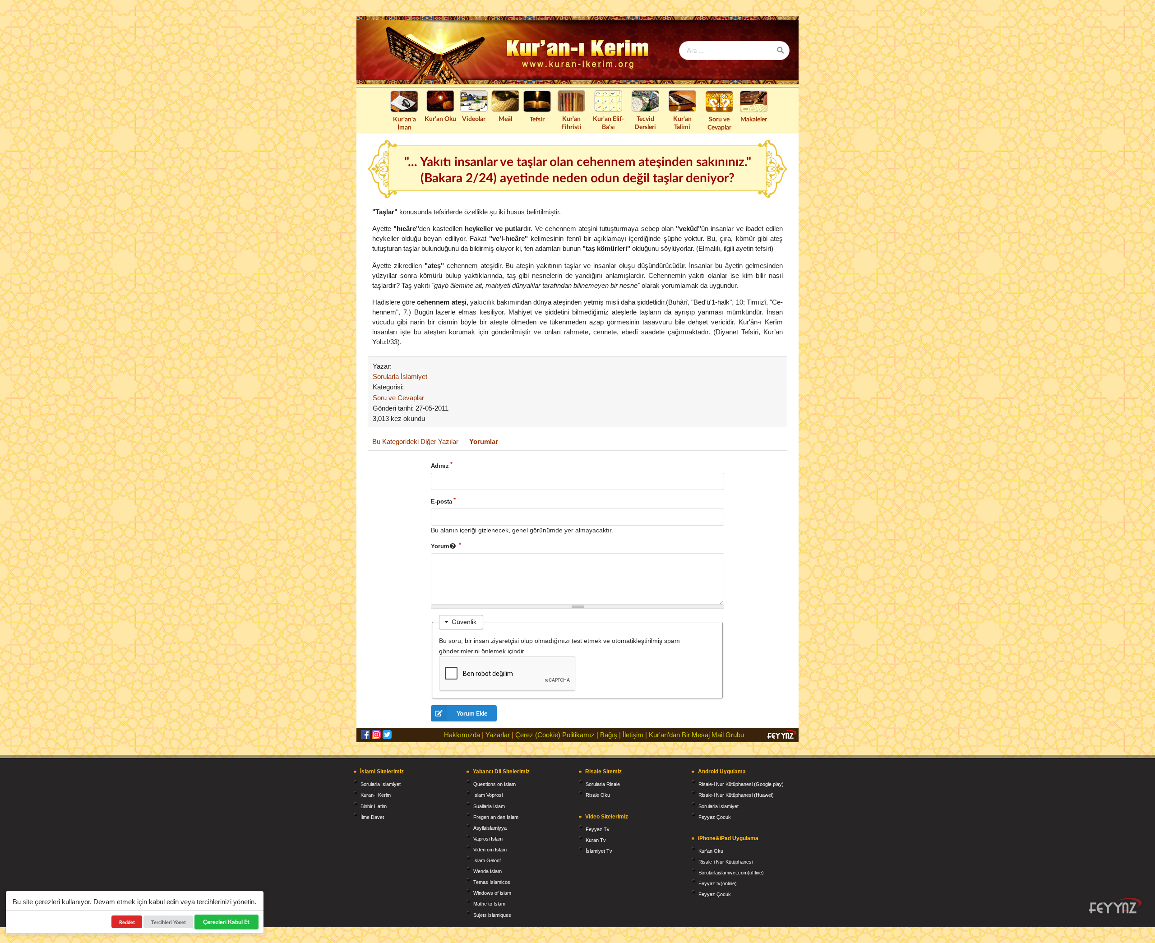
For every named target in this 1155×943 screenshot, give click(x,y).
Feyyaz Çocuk (714, 817)
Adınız (440, 465)
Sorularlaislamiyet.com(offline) (731, 872)
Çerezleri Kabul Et (226, 921)
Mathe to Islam (489, 903)
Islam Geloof (487, 860)
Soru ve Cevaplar (719, 123)
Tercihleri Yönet (168, 922)
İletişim (633, 735)
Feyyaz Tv (598, 829)
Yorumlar (483, 441)
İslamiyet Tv (599, 851)
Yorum (440, 546)
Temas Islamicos (491, 882)
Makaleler (753, 119)
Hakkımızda (462, 735)
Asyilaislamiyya (490, 828)
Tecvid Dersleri (645, 122)
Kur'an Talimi (682, 122)
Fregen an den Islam (495, 817)
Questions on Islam (494, 784)
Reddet (127, 922)
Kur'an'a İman (404, 123)
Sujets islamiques (492, 915)
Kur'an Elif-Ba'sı (608, 122)
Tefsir (537, 119)
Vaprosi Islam (488, 838)
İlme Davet (372, 817)
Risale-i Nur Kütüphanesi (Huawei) (736, 795)
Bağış (608, 735)
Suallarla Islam (489, 806)
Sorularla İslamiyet (400, 376)
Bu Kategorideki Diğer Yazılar (415, 441)
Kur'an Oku (440, 118)
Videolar (473, 118)
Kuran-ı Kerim (375, 795)
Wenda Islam (487, 871)
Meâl (505, 118)
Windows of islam (492, 893)
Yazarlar (497, 735)
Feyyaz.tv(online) (717, 883)
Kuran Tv (596, 840)
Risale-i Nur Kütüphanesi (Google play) (741, 784)
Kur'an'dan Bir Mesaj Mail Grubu (696, 735)
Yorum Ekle (472, 713)
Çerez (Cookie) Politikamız (555, 735)
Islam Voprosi (488, 795)
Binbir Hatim (373, 806)
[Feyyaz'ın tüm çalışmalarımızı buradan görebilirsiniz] (1115, 906)
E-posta (441, 501)
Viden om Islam (490, 849)
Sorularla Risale (603, 784)
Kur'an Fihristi (571, 122)
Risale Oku (598, 795)
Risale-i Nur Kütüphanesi (725, 861)
